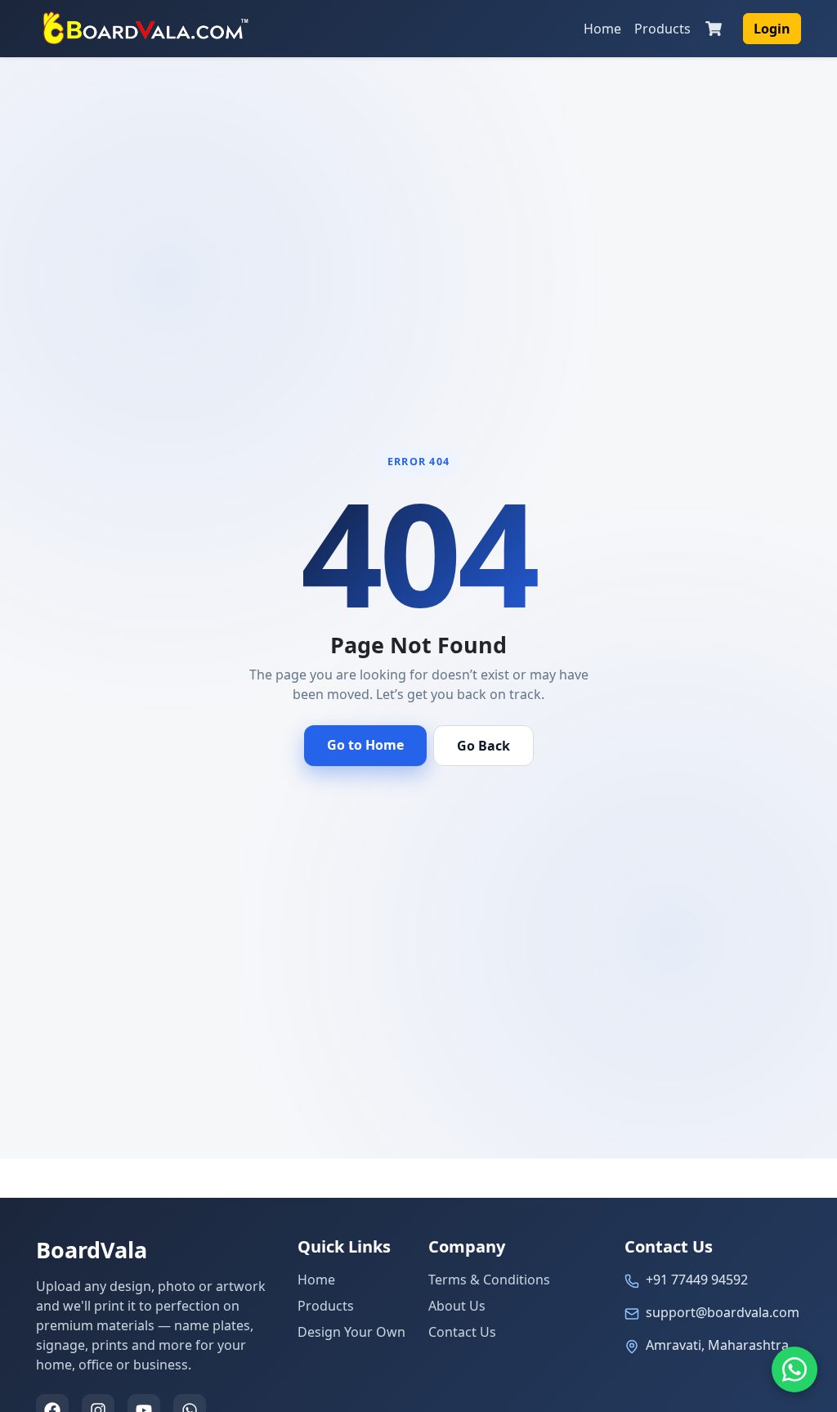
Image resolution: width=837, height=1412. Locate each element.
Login (772, 29)
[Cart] (713, 29)
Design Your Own (351, 1332)
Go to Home (365, 745)
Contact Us (462, 1332)
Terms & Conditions (489, 1280)
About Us (457, 1306)
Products (662, 29)
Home (602, 29)
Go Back (483, 746)
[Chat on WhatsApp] (794, 1369)
